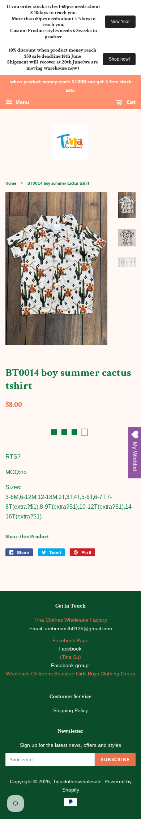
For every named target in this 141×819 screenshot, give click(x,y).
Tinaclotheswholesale (77, 781)
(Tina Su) (70, 657)
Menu (21, 102)
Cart (130, 102)
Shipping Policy (70, 710)
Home (10, 183)
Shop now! (119, 59)
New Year (120, 21)
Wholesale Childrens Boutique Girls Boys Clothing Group (70, 673)
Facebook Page (70, 640)
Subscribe (115, 759)
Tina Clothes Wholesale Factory (70, 620)
